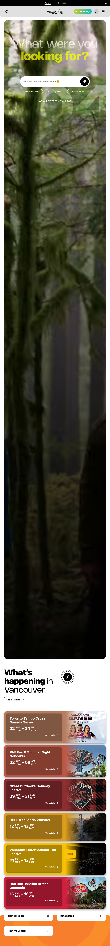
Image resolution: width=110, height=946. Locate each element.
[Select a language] (6, 11)
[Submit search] (106, 3)
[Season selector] (67, 677)
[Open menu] (103, 11)
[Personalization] (96, 11)
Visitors (48, 3)
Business (62, 3)
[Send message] (84, 81)
